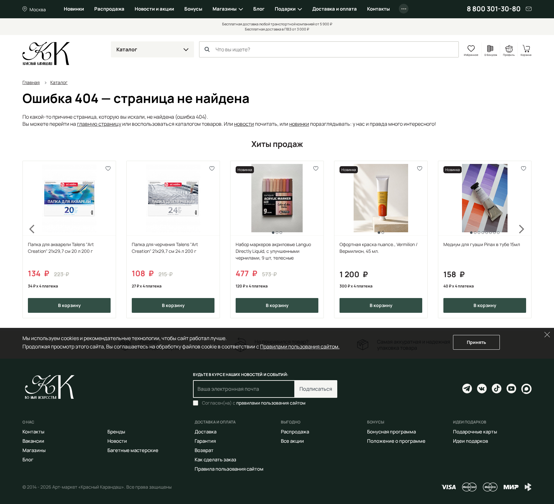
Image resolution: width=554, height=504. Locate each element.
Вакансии (33, 441)
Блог (258, 8)
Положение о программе (396, 441)
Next (526, 239)
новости (244, 123)
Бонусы (193, 8)
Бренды (116, 431)
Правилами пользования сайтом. (300, 346)
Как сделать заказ (215, 459)
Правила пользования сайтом (229, 469)
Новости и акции (154, 8)
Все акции (292, 441)
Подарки (285, 8)
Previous (28, 239)
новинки (299, 123)
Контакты (378, 8)
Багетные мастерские (132, 450)
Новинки (74, 8)
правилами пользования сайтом (271, 403)
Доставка (205, 431)
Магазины (225, 8)
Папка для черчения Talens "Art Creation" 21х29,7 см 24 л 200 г (165, 247)
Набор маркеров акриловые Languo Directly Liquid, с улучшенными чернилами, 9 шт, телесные (273, 251)
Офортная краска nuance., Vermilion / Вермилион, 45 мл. (378, 247)
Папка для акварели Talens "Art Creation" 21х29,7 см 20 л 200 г (61, 247)
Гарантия (205, 441)
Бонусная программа (391, 431)
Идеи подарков (470, 441)
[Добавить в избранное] (108, 168)
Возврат (204, 450)
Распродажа (109, 8)
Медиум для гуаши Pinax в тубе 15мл (481, 244)
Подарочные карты (475, 431)
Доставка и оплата (334, 8)
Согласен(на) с (254, 403)
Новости (117, 441)
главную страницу (99, 123)
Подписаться (315, 388)
